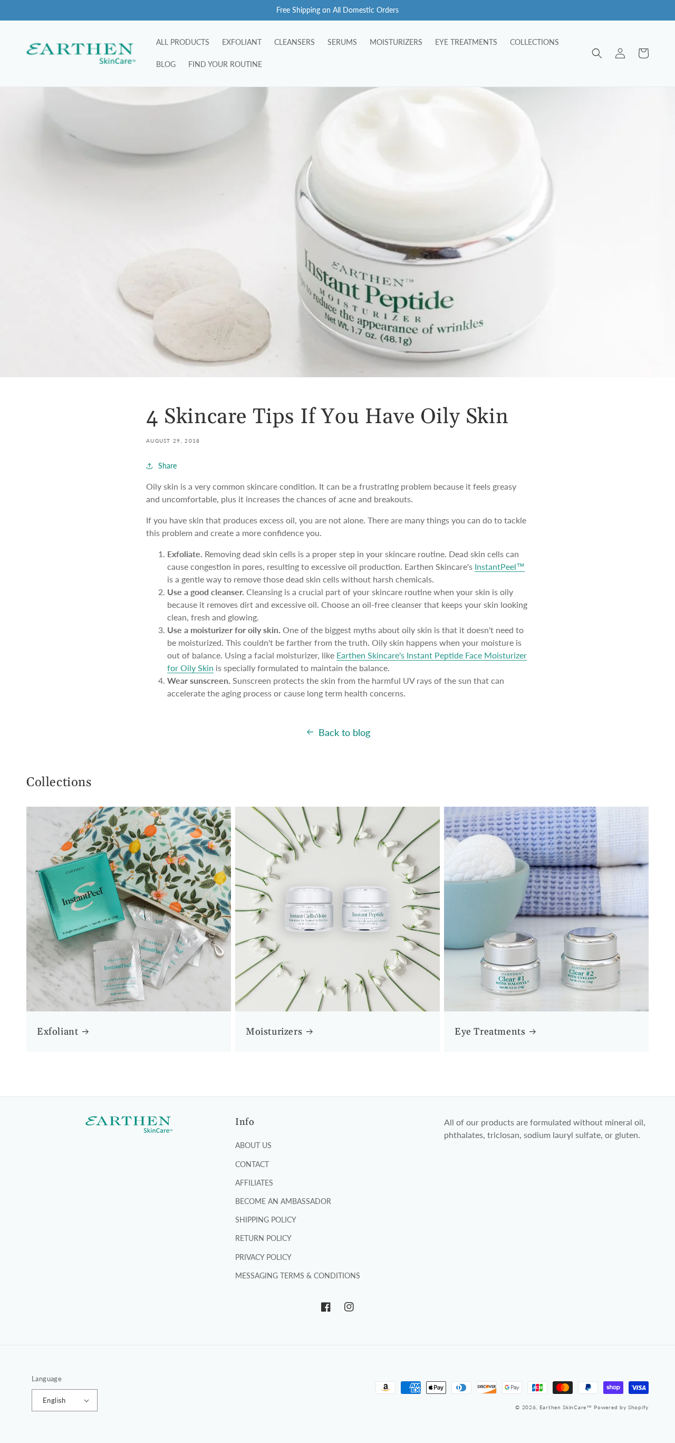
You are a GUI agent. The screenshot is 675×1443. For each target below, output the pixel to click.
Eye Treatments (490, 1032)
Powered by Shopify (621, 1407)
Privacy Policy (263, 1257)
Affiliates (254, 1182)
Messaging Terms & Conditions (297, 1275)
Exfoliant (57, 1032)
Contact (252, 1164)
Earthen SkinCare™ (565, 1407)
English (54, 1400)
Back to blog (344, 732)
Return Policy (263, 1238)
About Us (253, 1145)
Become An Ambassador (283, 1201)
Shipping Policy (265, 1219)
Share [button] (167, 465)
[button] (597, 53)
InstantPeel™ (500, 566)
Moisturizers (274, 1032)
